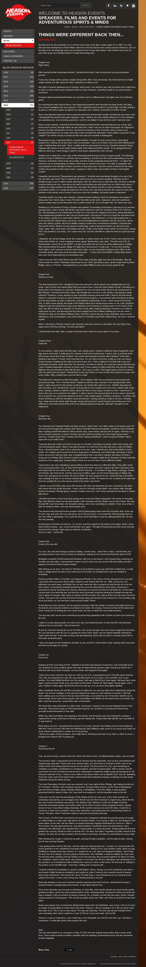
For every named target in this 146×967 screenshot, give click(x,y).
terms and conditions (127, 956)
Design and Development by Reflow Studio (117, 964)
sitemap (113, 956)
